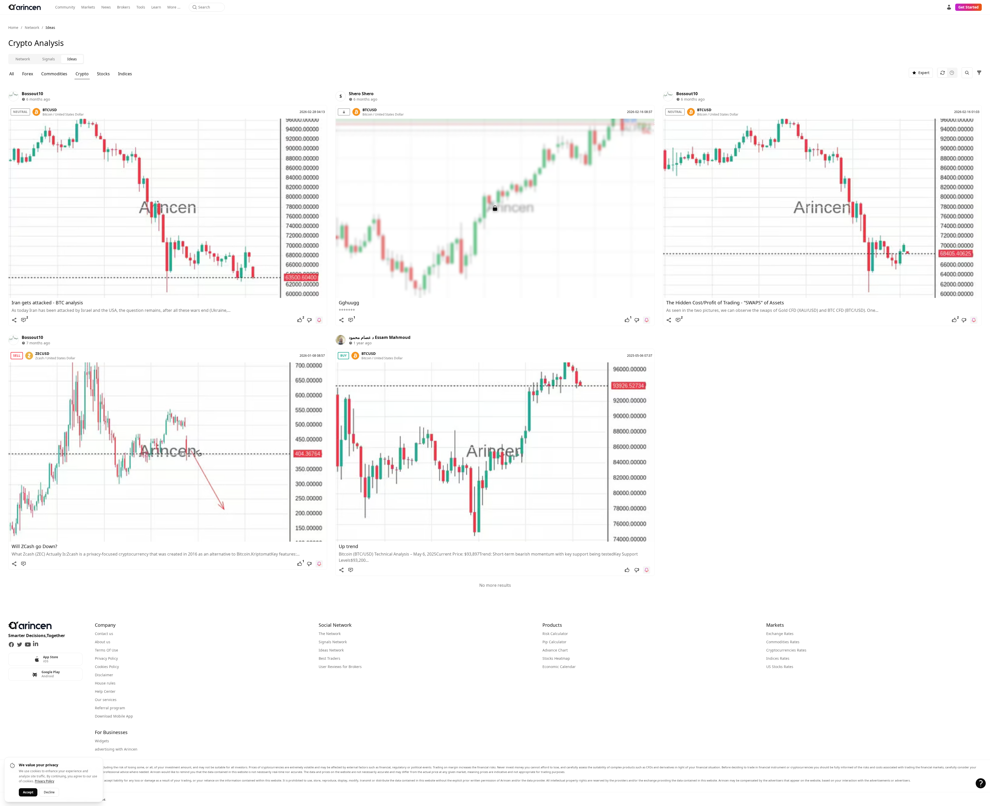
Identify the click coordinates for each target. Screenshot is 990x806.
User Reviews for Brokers (340, 666)
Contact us (104, 633)
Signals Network (333, 641)
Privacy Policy (106, 658)
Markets (88, 7)
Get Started (968, 7)
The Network (330, 633)
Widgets (102, 740)
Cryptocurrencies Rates (786, 650)
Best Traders (329, 658)
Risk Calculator (555, 633)
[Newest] (951, 72)
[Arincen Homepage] (24, 7)
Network (32, 27)
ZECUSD (42, 353)
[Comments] (23, 563)
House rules (105, 683)
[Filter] (979, 72)
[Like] (627, 570)
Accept (28, 792)
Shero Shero (361, 93)
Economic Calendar (559, 666)
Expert (923, 72)
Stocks (103, 74)
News (106, 7)
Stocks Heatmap (556, 658)
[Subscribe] (319, 320)
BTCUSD (50, 109)
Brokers (123, 7)
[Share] (14, 320)
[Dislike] (309, 320)
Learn (156, 7)
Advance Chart (555, 650)
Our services (106, 699)
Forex (27, 74)
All (11, 74)
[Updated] (942, 72)
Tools (140, 7)
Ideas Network (331, 650)
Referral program (110, 707)
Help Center (105, 691)
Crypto (82, 74)
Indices (125, 74)
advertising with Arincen (116, 749)
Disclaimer (104, 674)
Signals (48, 58)
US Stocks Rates (779, 666)
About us (102, 641)
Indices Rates (777, 658)
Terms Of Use (106, 650)
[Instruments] (967, 72)
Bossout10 (32, 93)
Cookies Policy (107, 666)
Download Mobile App (114, 716)
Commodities (54, 74)
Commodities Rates (782, 641)
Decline (49, 792)
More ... (173, 7)
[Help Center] (981, 783)
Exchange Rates (780, 633)
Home (13, 27)
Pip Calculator (554, 641)
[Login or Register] (949, 7)
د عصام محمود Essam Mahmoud (379, 337)
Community (65, 7)
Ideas (72, 58)
